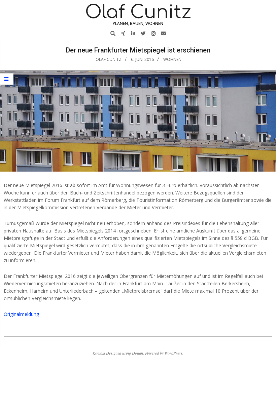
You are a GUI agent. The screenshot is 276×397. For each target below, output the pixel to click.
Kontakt (99, 353)
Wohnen (172, 59)
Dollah (137, 353)
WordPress (173, 353)
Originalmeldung (21, 314)
